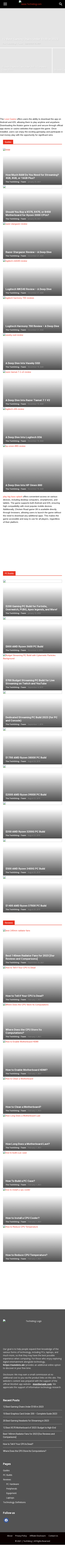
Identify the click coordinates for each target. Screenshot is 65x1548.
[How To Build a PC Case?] (32, 1169)
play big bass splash (12, 496)
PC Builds (9, 573)
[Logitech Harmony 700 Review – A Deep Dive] (32, 314)
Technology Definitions (14, 1502)
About (9, 1535)
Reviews (9, 923)
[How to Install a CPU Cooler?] (32, 1206)
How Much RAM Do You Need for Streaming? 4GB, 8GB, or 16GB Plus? (32, 176)
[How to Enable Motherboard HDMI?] (32, 1058)
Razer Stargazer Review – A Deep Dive (29, 252)
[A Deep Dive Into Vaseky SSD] (32, 351)
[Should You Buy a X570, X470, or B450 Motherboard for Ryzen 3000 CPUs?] (32, 203)
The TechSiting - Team (12, 43)
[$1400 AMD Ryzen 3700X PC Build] (32, 894)
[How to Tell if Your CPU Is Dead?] (32, 984)
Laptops (10, 1497)
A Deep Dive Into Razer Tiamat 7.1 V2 (28, 400)
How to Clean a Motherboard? (23, 1106)
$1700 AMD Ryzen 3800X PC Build (26, 757)
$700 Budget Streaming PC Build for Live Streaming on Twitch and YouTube (30, 682)
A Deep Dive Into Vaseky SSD (23, 363)
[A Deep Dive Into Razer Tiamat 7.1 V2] (32, 388)
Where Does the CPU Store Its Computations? (24, 1031)
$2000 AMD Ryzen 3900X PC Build (26, 794)
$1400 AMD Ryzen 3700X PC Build (26, 905)
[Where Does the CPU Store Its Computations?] (32, 1021)
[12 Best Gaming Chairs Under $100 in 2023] (32, 28)
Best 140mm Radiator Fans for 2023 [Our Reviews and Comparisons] (30, 957)
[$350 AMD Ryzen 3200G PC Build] (32, 820)
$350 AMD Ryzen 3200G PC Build (25, 831)
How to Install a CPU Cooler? (22, 1217)
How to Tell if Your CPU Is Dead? (25, 995)
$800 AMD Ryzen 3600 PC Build (24, 646)
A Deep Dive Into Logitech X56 (24, 437)
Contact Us (53, 1535)
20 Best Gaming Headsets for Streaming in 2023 (26, 1420)
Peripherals (11, 1488)
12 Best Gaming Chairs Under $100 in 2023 (23, 1407)
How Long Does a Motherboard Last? (28, 1143)
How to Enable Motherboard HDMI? (26, 1069)
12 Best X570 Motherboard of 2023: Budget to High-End (29, 1427)
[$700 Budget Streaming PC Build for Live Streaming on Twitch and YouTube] (32, 672)
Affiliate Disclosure (38, 1535)
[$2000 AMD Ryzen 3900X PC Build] (32, 783)
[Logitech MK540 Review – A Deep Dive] (32, 277)
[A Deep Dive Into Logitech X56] (32, 425)
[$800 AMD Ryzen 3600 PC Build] (32, 635)
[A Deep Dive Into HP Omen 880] (32, 468)
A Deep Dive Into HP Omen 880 (24, 485)
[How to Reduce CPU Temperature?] (32, 1243)
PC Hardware (12, 1484)
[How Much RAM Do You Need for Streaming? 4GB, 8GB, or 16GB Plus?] (32, 166)
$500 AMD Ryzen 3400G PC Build (25, 868)
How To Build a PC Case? (20, 1180)
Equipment (11, 1493)
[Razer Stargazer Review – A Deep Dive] (32, 240)
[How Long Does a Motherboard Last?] (32, 1132)
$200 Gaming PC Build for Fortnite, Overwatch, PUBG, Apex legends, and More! (31, 608)
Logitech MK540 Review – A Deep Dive (29, 289)
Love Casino (10, 119)
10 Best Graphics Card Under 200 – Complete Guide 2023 (30, 1413)
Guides (8, 142)
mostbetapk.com (42, 1384)
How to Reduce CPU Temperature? (26, 1254)
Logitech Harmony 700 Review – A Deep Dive (32, 326)
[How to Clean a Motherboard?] (32, 1095)
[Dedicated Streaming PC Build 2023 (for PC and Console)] (32, 709)
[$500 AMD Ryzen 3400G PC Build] (32, 857)
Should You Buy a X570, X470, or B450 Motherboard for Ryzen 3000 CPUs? (28, 213)
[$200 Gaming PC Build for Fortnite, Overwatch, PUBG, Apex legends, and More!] (32, 598)
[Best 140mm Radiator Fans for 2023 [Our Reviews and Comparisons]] (32, 947)
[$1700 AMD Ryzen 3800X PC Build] (32, 746)
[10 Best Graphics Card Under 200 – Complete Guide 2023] (26, 60)
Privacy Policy (21, 1535)
